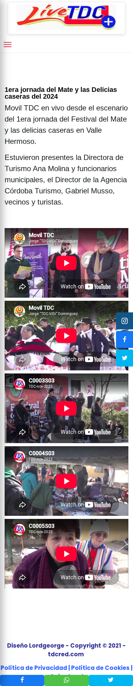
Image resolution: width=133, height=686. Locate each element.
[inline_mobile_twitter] (111, 680)
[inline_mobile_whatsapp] (66, 680)
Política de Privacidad (34, 668)
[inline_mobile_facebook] (22, 680)
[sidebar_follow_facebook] (124, 339)
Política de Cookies (100, 668)
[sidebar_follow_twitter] (124, 357)
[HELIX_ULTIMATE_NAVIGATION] (7, 44)
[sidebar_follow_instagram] (124, 320)
